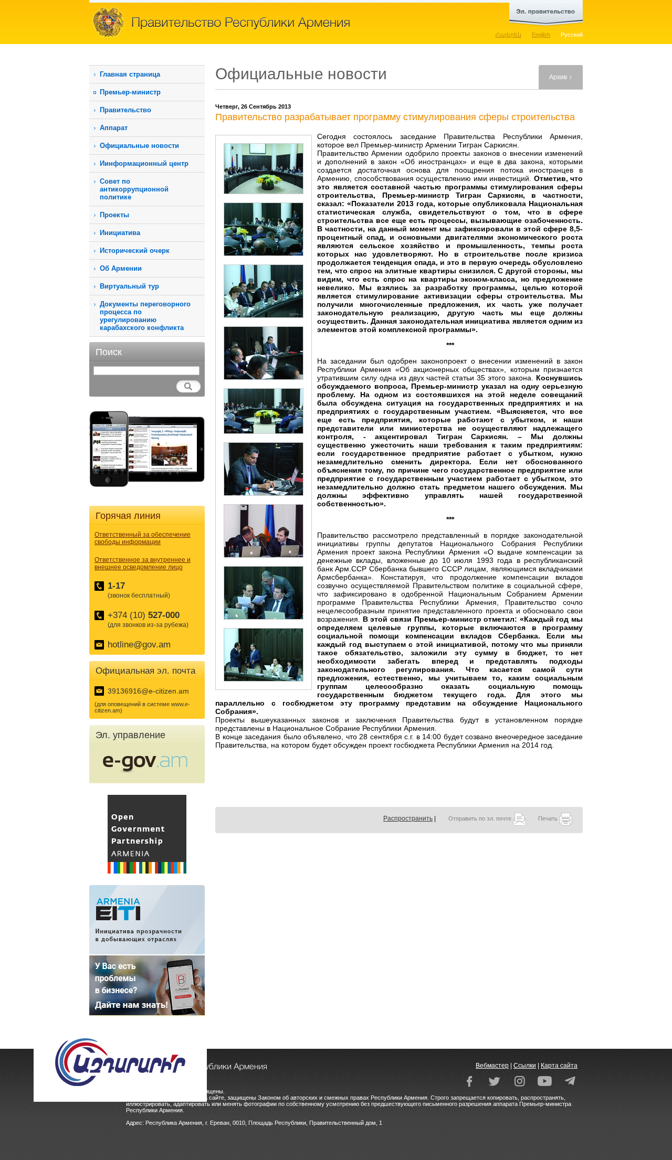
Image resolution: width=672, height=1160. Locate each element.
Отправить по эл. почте (480, 818)
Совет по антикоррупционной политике (134, 189)
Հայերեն (508, 34)
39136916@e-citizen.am (148, 691)
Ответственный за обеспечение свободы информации (142, 538)
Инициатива (120, 233)
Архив (558, 77)
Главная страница (130, 74)
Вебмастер (492, 1065)
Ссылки (524, 1065)
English (541, 34)
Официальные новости (139, 146)
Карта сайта (559, 1065)
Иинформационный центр (144, 163)
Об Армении (121, 268)
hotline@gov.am (139, 645)
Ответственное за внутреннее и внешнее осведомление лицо (142, 563)
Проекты (114, 215)
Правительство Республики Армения (268, 22)
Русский (572, 34)
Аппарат (114, 128)
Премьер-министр (130, 92)
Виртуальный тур (129, 286)
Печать (548, 818)
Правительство (125, 110)
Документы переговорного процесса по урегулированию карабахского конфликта (145, 316)
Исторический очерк (135, 250)
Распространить (408, 818)
